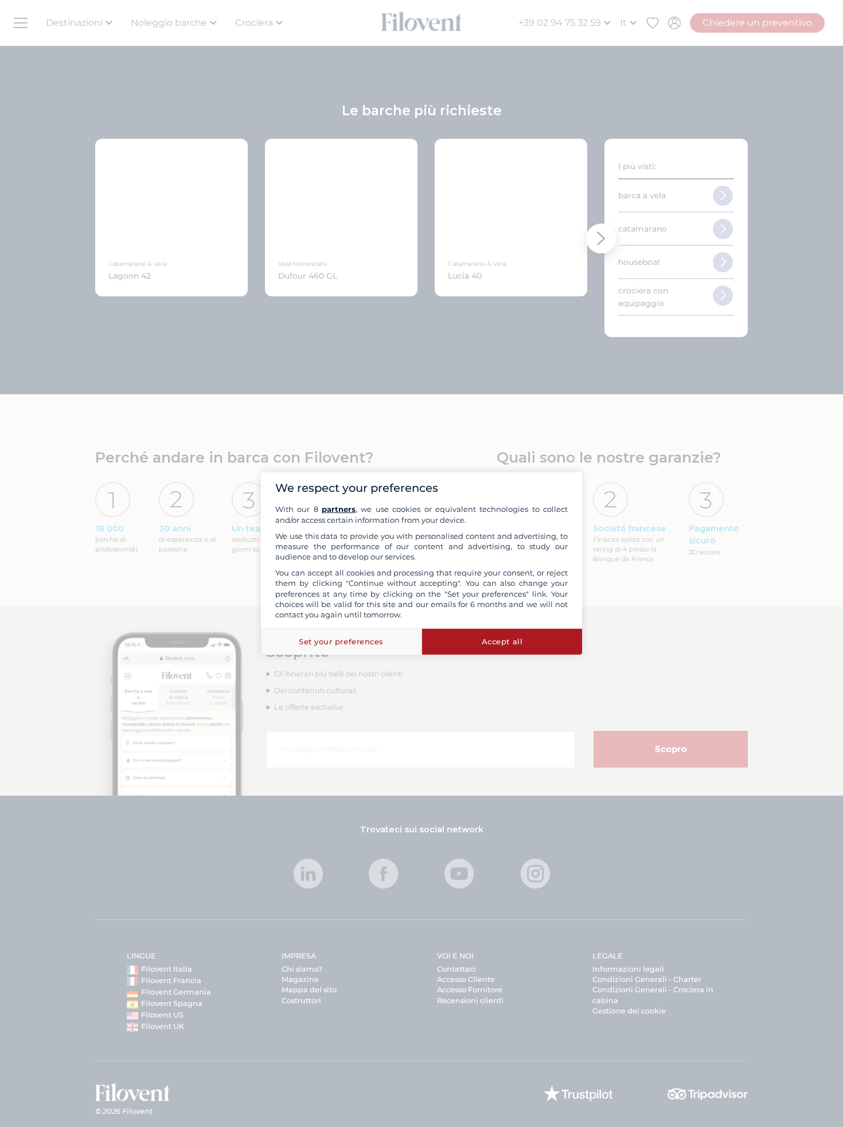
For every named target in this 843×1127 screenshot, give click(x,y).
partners (339, 509)
